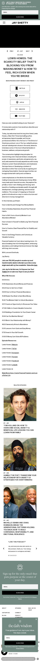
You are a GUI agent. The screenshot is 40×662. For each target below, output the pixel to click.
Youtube (15, 357)
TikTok (14, 348)
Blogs (4, 615)
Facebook (15, 361)
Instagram (15, 353)
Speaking (18, 608)
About (4, 608)
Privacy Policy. (20, 648)
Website (15, 344)
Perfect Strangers (19, 616)
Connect (18, 612)
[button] (5, 22)
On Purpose (6, 612)
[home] (20, 22)
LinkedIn (14, 365)
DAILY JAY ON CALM (32, 609)
